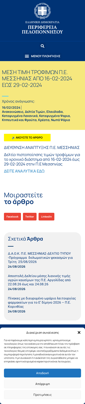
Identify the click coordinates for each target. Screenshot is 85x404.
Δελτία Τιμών (35, 111)
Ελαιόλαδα (54, 111)
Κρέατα (43, 120)
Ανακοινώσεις (12, 111)
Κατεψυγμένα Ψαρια (54, 116)
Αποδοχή (42, 373)
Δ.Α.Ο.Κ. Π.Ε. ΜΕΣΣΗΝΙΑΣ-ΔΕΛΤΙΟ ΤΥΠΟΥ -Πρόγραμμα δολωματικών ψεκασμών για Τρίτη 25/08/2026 (40, 258)
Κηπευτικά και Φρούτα (19, 120)
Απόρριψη (42, 384)
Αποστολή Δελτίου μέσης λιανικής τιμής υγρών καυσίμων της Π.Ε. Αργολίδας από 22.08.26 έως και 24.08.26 (39, 280)
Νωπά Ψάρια (60, 120)
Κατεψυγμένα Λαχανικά (20, 116)
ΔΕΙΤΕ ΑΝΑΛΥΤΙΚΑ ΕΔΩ (24, 171)
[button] (79, 332)
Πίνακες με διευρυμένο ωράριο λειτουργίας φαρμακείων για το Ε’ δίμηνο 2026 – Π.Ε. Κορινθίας (42, 302)
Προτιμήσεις (42, 395)
